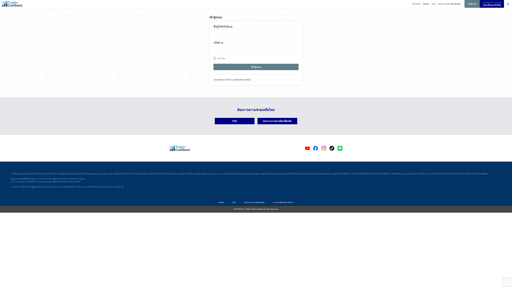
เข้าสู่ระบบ (472, 4)
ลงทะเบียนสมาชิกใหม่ (222, 80)
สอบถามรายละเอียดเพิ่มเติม (449, 4)
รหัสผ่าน (218, 42)
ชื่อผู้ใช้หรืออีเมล (222, 26)
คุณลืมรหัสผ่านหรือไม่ (242, 80)
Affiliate (426, 4)
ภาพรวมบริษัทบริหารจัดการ (283, 202)
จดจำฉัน (221, 58)
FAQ (433, 4)
